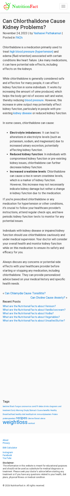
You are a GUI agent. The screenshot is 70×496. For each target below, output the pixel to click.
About (5, 440)
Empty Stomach (30, 410)
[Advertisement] (35, 361)
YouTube (7, 458)
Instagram (8, 452)
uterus (42, 418)
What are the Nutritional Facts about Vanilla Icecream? (34, 309)
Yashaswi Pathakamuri (47, 33)
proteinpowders (9, 418)
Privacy (6, 443)
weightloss (15, 422)
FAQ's (19, 37)
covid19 (35, 406)
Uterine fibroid (34, 418)
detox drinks (44, 406)
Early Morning (17, 410)
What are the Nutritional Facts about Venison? (29, 306)
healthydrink (31, 414)
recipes (21, 418)
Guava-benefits (43, 410)
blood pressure (34, 100)
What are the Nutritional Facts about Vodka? (28, 313)
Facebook (7, 455)
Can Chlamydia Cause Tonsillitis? (25, 293)
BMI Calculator (10, 447)
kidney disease (22, 113)
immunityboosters (44, 414)
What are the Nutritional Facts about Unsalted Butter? (34, 320)
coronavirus (26, 406)
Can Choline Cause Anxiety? (48, 297)
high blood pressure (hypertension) (31, 51)
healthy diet (20, 414)
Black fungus (15, 406)
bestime (6, 406)
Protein (55, 414)
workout (31, 423)
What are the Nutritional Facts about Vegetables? (31, 317)
